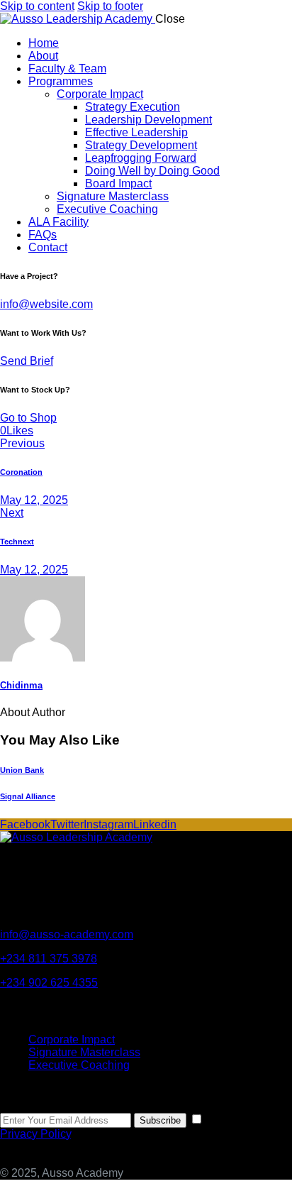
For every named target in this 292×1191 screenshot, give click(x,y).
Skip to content (37, 6)
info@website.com (46, 304)
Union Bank (22, 770)
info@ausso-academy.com (66, 934)
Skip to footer (110, 6)
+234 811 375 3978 (48, 959)
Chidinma (21, 685)
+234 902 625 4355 (49, 983)
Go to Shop (28, 418)
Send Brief (26, 361)
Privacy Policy (35, 1134)
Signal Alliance (27, 796)
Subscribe (160, 1120)
